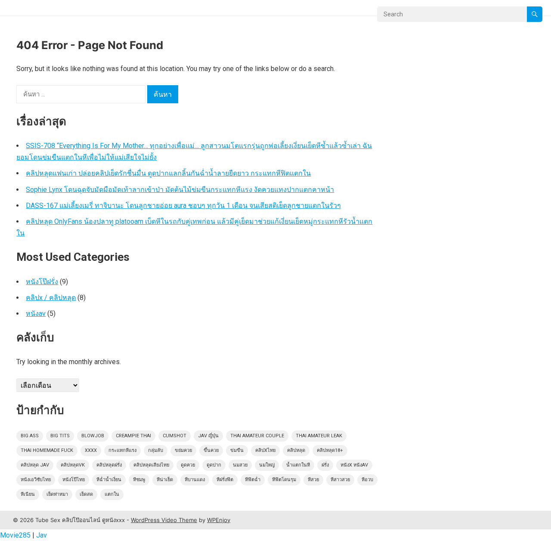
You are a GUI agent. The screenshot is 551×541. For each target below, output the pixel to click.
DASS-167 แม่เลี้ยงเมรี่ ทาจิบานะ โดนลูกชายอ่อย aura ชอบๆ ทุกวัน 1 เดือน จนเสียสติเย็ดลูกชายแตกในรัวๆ (183, 205)
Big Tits (60, 436)
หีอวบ (367, 479)
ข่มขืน (237, 450)
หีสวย (313, 479)
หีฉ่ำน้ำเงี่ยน (108, 479)
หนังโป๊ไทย (73, 479)
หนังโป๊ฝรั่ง (42, 282)
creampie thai (133, 436)
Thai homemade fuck (47, 450)
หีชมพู (139, 479)
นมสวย (240, 465)
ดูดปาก (214, 465)
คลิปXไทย (265, 450)
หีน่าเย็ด (165, 479)
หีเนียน (28, 494)
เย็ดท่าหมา (57, 494)
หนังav (36, 313)
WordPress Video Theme (164, 519)
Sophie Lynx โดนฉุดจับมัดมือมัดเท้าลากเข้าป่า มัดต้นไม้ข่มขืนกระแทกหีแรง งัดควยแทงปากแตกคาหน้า (180, 189)
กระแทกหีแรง (122, 450)
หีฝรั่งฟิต (225, 479)
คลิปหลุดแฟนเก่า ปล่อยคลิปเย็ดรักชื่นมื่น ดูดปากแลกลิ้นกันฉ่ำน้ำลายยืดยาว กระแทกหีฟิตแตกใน (168, 173)
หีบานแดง (195, 479)
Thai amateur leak (319, 436)
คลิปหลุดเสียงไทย (151, 465)
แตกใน (112, 494)
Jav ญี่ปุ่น (208, 436)
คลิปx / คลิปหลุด (51, 298)
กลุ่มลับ (155, 450)
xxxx (91, 450)
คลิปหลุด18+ (330, 450)
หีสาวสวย (340, 479)
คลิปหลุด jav (35, 465)
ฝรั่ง (325, 465)
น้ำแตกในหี (298, 465)
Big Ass (30, 436)
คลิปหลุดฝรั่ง (109, 465)
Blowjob (92, 436)
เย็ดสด (86, 494)
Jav (41, 535)
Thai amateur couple (257, 436)
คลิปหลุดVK (73, 465)
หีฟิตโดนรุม (284, 479)
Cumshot (174, 436)
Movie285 (15, 535)
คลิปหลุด (296, 450)
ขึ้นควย (211, 450)
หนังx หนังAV (354, 465)
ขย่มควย (183, 450)
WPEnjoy (218, 519)
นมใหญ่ (267, 465)
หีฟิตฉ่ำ (252, 479)
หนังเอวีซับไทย (36, 479)
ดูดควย (188, 465)
